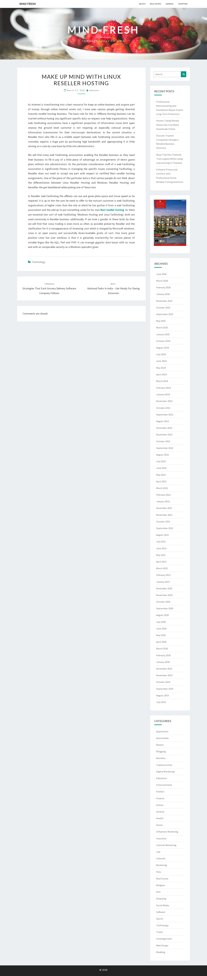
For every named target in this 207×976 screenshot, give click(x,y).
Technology (38, 262)
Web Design (162, 945)
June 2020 (161, 628)
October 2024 (163, 340)
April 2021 (161, 561)
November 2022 (164, 434)
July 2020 (161, 621)
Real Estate (155, 3)
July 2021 (161, 541)
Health (142, 3)
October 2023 (163, 407)
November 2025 (164, 300)
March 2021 (162, 568)
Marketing (161, 865)
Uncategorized (164, 938)
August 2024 (162, 347)
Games (159, 804)
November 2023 (164, 401)
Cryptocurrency (164, 764)
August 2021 (162, 534)
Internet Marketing (166, 845)
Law (158, 851)
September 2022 (164, 447)
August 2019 (162, 695)
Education (161, 778)
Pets (158, 871)
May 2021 (161, 554)
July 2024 (161, 354)
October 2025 (163, 307)
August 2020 (162, 615)
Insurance (161, 838)
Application (162, 731)
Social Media (162, 905)
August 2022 (162, 454)
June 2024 (161, 360)
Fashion (160, 791)
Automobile (162, 738)
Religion (160, 885)
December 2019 (164, 668)
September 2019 (164, 688)
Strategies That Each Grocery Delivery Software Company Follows (49, 289)
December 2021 (164, 508)
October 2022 (163, 441)
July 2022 (161, 461)
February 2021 (163, 574)
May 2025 (161, 320)
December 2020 (164, 588)
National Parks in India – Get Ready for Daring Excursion (113, 289)
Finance (160, 798)
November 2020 (164, 595)
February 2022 (163, 494)
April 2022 (161, 481)
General (170, 3)
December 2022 (164, 427)
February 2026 (163, 287)
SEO (158, 891)
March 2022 (162, 488)
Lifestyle (160, 858)
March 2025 (162, 327)
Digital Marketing (165, 771)
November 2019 (164, 675)
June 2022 (161, 467)
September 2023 (164, 414)
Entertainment (164, 784)
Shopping (183, 3)
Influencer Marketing (167, 831)
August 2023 (162, 421)
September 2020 (164, 608)
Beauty (160, 744)
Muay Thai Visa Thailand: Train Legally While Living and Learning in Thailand (169, 158)
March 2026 (162, 280)
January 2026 (163, 294)
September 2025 (164, 314)
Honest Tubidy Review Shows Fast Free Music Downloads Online (167, 124)
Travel (159, 931)
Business (160, 758)
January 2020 (163, 661)
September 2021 (164, 528)
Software (160, 911)
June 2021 (161, 548)
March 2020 (162, 648)
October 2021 (163, 521)
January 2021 (163, 581)
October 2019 (163, 681)
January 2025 (163, 334)
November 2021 (164, 514)
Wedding (160, 952)
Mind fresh (27, 4)
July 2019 (161, 702)
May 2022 (161, 474)
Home (159, 824)
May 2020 (161, 635)
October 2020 (163, 601)
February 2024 (163, 387)
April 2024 (161, 374)
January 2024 (163, 394)
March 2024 (162, 381)
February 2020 (163, 655)
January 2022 (163, 501)
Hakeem (94, 90)
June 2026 (161, 274)
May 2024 (161, 367)
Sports (159, 918)
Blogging (161, 751)
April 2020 (161, 641)
